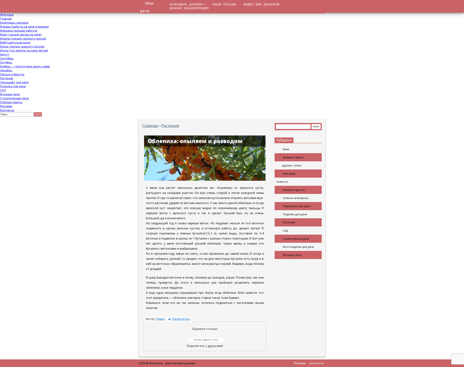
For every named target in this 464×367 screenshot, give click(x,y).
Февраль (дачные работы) (18, 31)
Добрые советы (11, 102)
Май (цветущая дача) (15, 42)
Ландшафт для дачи (14, 82)
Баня (286, 149)
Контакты (7, 110)
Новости (282, 181)
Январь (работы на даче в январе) (24, 27)
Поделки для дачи (13, 86)
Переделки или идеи (296, 206)
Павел (160, 319)
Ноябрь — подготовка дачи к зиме (25, 66)
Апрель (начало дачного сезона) (23, 39)
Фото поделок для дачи (298, 247)
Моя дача (6, 15)
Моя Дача (289, 173)
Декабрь (6, 70)
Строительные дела (14, 98)
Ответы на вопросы (295, 198)
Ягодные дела (10, 94)
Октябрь (6, 62)
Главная (6, 19)
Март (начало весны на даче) (21, 35)
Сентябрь (7, 58)
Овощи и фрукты (12, 74)
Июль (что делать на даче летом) (24, 50)
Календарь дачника (14, 23)
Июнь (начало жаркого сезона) (22, 46)
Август (4, 54)
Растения (6, 78)
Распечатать (180, 319)
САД (3, 90)
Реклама (6, 106)
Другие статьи (291, 165)
